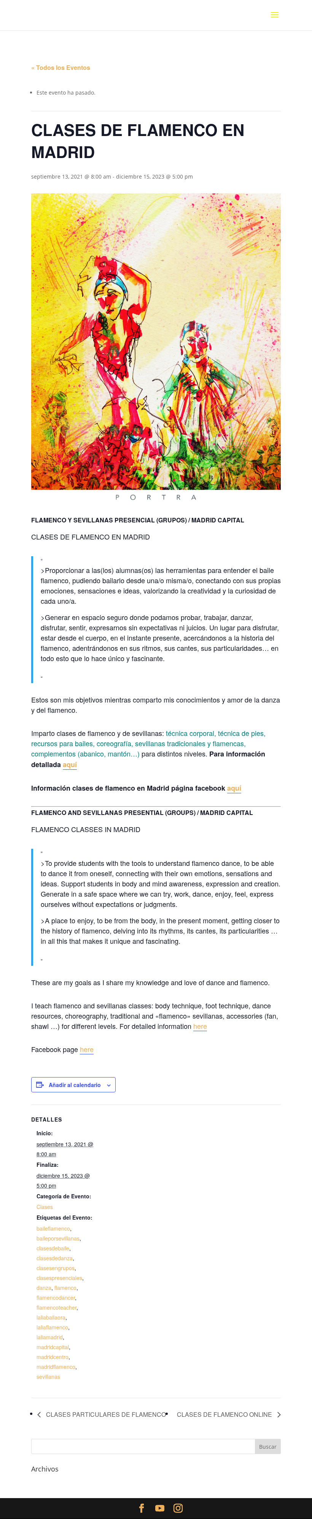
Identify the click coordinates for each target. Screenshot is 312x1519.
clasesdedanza (55, 1258)
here (200, 1026)
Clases (45, 1206)
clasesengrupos (56, 1268)
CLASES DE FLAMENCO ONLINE (225, 1414)
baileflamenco (53, 1228)
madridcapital (53, 1347)
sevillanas (48, 1376)
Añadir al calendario (75, 1085)
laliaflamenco (52, 1327)
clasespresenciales (59, 1278)
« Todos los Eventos (60, 67)
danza (44, 1287)
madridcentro (52, 1357)
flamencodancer (56, 1297)
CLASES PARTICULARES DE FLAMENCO (105, 1414)
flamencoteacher (56, 1307)
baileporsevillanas (58, 1238)
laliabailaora (51, 1317)
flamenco (65, 1287)
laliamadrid (50, 1337)
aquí (70, 764)
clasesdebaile (53, 1248)
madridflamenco (56, 1366)
